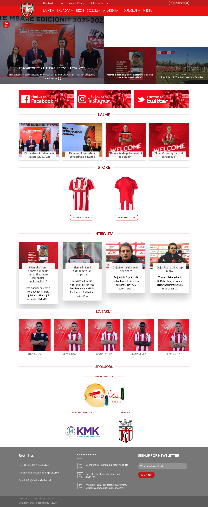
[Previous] (19, 143)
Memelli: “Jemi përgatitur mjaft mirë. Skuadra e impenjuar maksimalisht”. (106, 486)
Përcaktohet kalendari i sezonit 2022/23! (103, 475)
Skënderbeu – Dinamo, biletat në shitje (107, 464)
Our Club (131, 10)
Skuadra (63, 10)
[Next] (188, 143)
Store (60, 3)
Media (147, 10)
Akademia (110, 10)
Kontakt (48, 3)
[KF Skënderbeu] (31, 10)
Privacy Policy (76, 3)
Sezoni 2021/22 (87, 10)
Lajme (47, 10)
